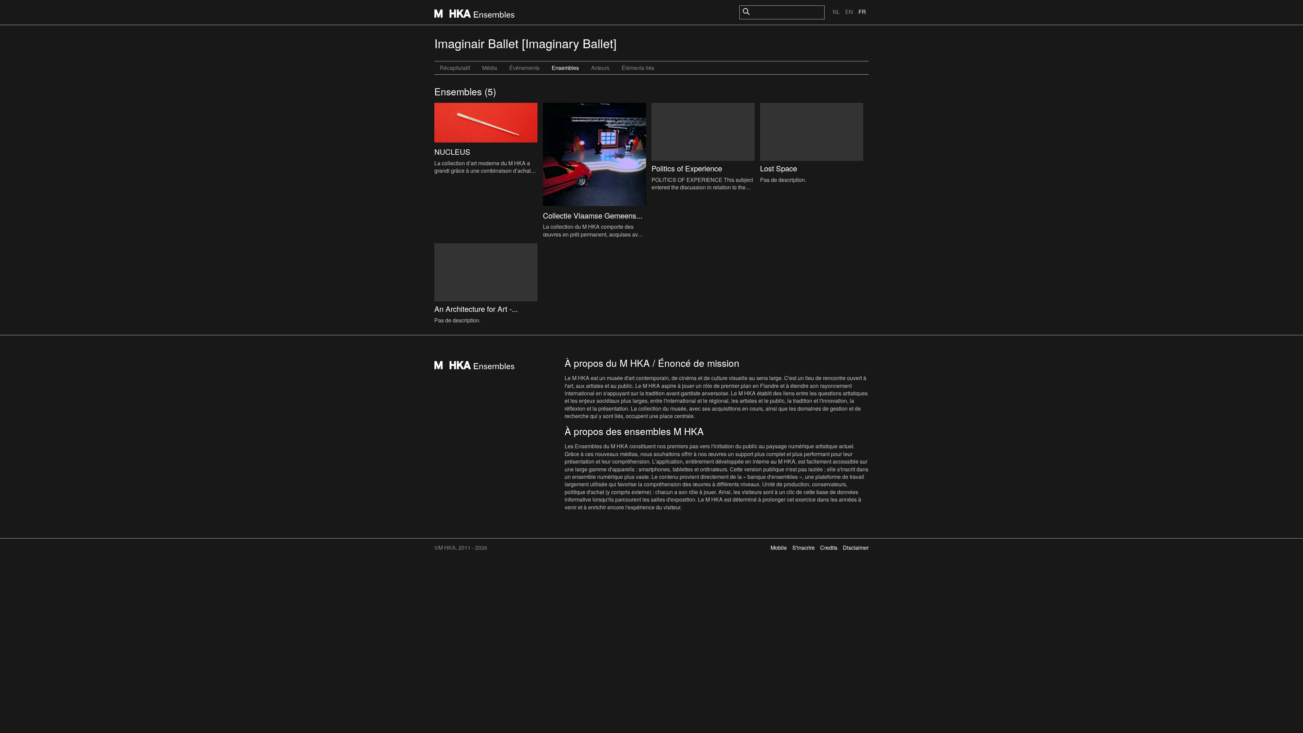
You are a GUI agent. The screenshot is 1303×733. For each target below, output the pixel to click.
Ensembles (565, 68)
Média (489, 68)
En (849, 12)
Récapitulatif (455, 68)
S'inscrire (803, 547)
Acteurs (600, 68)
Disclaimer (856, 547)
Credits (828, 547)
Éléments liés (638, 68)
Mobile (779, 547)
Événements (524, 68)
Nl (836, 12)
